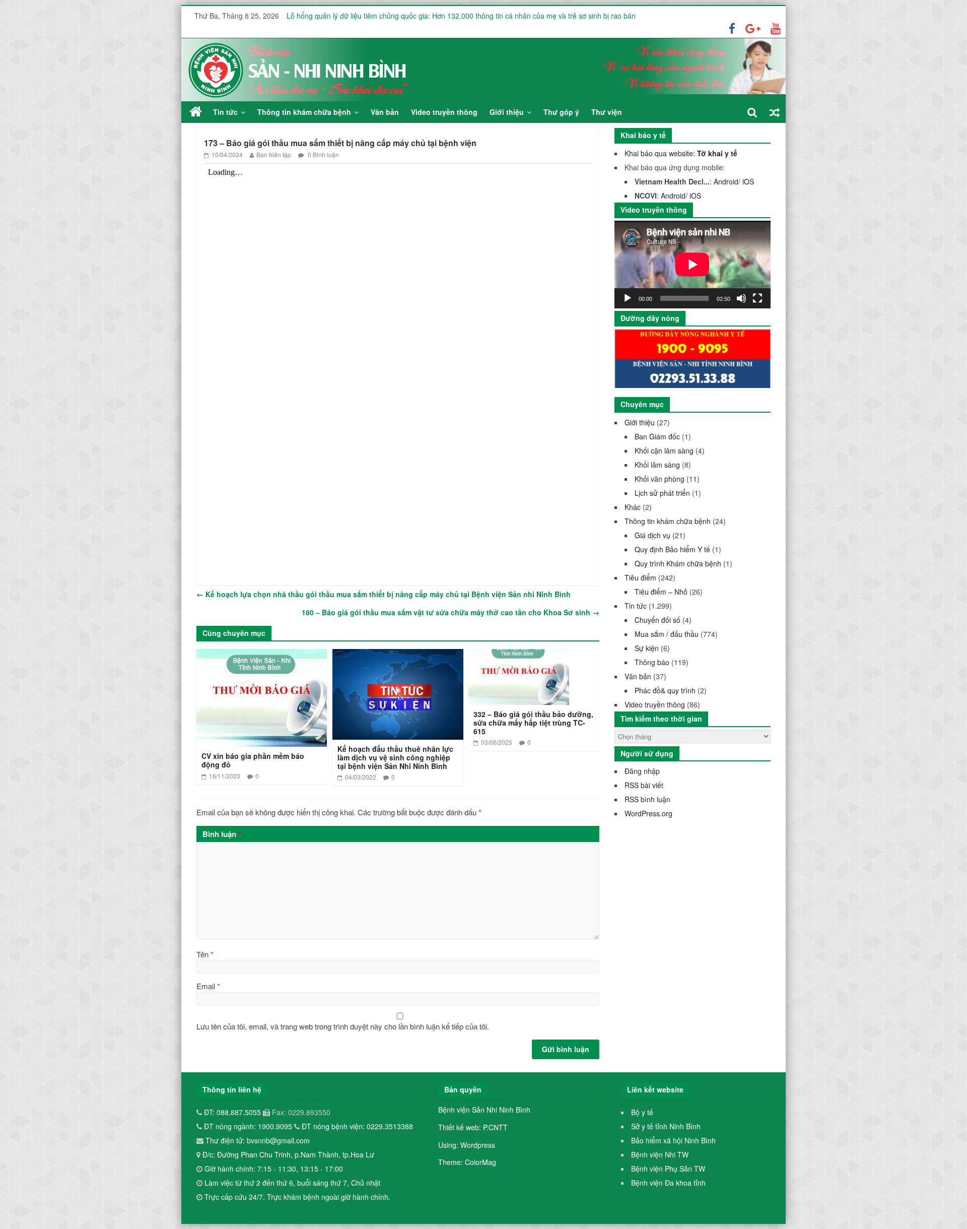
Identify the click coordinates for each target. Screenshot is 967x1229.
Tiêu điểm (640, 577)
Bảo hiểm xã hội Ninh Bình (673, 1140)
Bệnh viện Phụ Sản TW (668, 1168)
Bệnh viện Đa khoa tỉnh (668, 1183)
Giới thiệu (507, 112)
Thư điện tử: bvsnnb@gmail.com (256, 1140)
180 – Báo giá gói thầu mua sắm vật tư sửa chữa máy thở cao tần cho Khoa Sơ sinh (450, 612)
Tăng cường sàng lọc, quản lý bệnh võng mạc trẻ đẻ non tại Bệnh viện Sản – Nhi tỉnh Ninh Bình (439, 14)
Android (726, 181)
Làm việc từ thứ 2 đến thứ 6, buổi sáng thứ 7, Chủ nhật (292, 1183)
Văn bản (385, 112)
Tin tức (225, 112)
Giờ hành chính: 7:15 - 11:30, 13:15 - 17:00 (273, 1168)
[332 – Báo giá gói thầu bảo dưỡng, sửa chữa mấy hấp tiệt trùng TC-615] (518, 655)
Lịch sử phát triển (662, 493)
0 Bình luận (322, 154)
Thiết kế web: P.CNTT (473, 1127)
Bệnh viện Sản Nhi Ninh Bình (484, 1110)
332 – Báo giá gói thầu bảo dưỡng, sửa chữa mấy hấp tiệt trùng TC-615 (533, 722)
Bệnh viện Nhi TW (659, 1154)
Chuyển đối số (657, 620)
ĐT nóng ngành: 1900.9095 (249, 1126)
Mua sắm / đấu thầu (667, 634)
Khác (633, 507)
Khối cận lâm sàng (664, 450)
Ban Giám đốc (657, 436)
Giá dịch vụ (652, 535)
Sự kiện (647, 648)
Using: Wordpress (466, 1145)
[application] (692, 264)
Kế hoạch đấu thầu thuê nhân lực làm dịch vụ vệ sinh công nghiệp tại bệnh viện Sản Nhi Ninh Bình (395, 757)
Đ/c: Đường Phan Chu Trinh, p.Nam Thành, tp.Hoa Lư (287, 1154)
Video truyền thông (444, 112)
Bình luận (221, 833)
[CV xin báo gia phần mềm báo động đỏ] (261, 655)
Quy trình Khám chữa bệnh (678, 563)
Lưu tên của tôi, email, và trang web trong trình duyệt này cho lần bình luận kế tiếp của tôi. (342, 1026)
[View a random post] (775, 112)
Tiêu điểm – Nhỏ (661, 592)
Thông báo (652, 662)
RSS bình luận (647, 799)
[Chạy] (628, 298)
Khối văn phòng (659, 479)
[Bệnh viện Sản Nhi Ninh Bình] (195, 111)
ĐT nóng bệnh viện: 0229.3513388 (357, 1126)
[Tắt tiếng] (741, 298)
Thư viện (606, 112)
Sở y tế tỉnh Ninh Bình (666, 1126)
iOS (748, 181)
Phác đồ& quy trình (665, 690)
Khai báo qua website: (681, 153)
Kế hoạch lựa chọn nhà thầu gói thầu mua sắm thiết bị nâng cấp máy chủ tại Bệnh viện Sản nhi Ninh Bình (383, 594)
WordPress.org (648, 813)
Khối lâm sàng (657, 465)
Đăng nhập (642, 771)
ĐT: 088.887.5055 (233, 1112)
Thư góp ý (561, 112)
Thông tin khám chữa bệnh (304, 112)
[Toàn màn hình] (757, 298)
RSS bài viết (644, 785)
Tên (205, 954)
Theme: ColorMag (467, 1162)
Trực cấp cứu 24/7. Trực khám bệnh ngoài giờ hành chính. (297, 1197)
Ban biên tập (273, 154)
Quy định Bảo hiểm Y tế (672, 549)
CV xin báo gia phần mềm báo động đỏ (252, 760)
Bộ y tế (642, 1112)
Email (208, 986)
